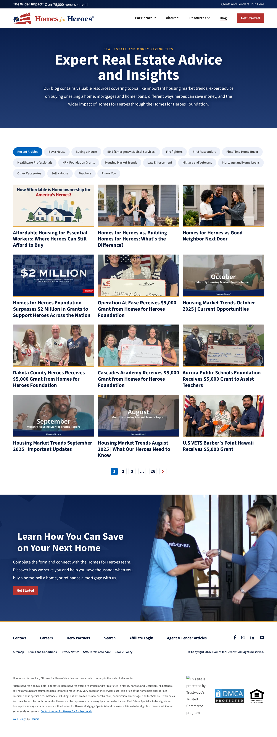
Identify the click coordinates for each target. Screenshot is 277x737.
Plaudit (35, 719)
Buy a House (56, 151)
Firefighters (174, 151)
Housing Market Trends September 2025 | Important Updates (52, 446)
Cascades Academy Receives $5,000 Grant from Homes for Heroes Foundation (138, 379)
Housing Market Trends (121, 162)
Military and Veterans (197, 162)
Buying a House (86, 151)
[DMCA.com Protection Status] (229, 696)
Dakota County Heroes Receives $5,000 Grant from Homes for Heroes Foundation (49, 379)
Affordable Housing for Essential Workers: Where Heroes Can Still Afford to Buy (50, 239)
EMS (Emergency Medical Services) (131, 151)
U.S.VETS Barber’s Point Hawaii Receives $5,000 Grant (218, 446)
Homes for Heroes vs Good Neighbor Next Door (213, 236)
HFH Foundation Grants (79, 162)
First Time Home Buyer (242, 151)
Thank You (109, 173)
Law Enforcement (159, 162)
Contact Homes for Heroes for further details (66, 711)
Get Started (25, 590)
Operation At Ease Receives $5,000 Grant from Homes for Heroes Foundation (137, 309)
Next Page (162, 471)
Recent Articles (27, 151)
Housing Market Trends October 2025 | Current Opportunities (219, 306)
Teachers (85, 173)
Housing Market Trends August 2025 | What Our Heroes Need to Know (134, 449)
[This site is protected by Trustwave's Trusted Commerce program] (197, 696)
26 (153, 471)
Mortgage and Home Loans (240, 162)
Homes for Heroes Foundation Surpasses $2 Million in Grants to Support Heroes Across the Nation (51, 309)
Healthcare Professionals (34, 162)
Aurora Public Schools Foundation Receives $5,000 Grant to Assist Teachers (222, 379)
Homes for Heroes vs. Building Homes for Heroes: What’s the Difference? (132, 239)
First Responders (204, 151)
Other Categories (29, 173)
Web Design (19, 719)
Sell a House (60, 173)
